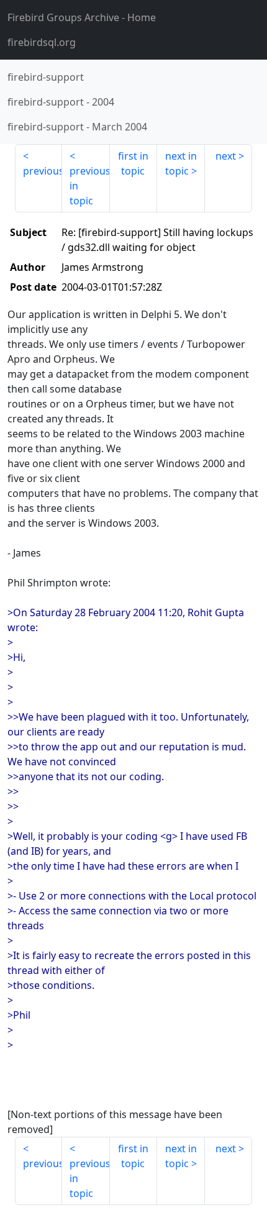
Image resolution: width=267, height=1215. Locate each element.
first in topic (133, 163)
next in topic (181, 163)
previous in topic (89, 185)
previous (42, 171)
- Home (81, 17)
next (225, 156)
